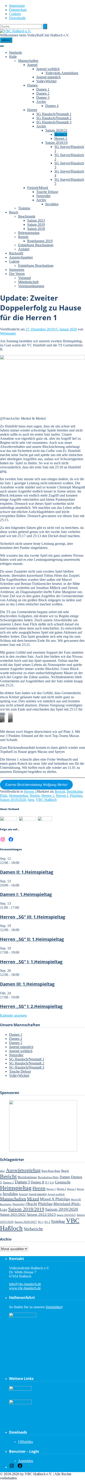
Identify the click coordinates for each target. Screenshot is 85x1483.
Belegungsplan (28, 233)
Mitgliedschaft (28, 282)
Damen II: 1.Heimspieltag (26, 872)
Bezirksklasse (27, 1177)
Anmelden (25, 1461)
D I (47, 1182)
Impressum (17, 6)
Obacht (31, 1204)
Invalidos (51, 204)
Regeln (23, 237)
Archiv (41, 102)
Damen (32, 85)
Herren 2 (60, 138)
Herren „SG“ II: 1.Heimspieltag (32, 939)
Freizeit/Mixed (37, 188)
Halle (13, 56)
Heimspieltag (18, 795)
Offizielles (25, 1442)
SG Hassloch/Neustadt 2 (53, 118)
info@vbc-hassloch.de (25, 1284)
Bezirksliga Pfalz (48, 1177)
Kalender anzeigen (13, 1015)
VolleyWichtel (46, 81)
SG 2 (47, 1222)
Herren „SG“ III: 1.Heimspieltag (32, 917)
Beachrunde (26, 216)
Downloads (17, 18)
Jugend (32, 65)
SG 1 (41, 1222)
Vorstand (24, 278)
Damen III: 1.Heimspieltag (27, 984)
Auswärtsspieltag (23, 1170)
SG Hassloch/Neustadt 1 (53, 114)
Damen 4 (51, 106)
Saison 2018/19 (56, 143)
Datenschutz (18, 10)
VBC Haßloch (46, 800)
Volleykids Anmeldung (61, 73)
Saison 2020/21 (56, 130)
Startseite (15, 52)
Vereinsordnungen (31, 286)
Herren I (62, 795)
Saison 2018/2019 (26, 1209)
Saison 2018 (36, 229)
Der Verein (17, 274)
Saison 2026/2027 (26, 1222)
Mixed (33, 1198)
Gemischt (62, 1182)
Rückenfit (16, 253)
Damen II (37, 1182)
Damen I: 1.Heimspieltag (26, 894)
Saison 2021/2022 (13, 1214)
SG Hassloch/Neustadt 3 (53, 122)
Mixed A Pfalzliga (55, 1199)
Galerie (14, 261)
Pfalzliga (76, 795)
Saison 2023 (36, 220)
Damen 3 (42, 97)
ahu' (2, 1171)
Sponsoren (16, 270)
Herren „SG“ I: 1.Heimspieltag (31, 962)
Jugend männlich (48, 77)
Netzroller (43, 196)
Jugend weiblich (48, 69)
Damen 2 (42, 93)
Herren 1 (60, 134)
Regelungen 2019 (40, 241)
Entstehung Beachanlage (35, 245)
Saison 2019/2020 (13, 800)
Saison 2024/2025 (66, 1215)
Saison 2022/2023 (41, 1214)
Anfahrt (23, 249)
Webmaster (8, 333)
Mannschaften (28, 61)
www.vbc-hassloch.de (25, 1288)
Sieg (31, 800)
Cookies (15, 14)
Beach (13, 212)
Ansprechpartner (21, 257)
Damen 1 (42, 89)
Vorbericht (33, 1228)
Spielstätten (54, 1307)
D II (52, 1182)
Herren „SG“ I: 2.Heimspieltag (31, 1006)
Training (24, 208)
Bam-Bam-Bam (50, 1171)
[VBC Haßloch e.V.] (15, 31)
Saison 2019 (36, 224)
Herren (32, 110)
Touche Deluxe (47, 192)
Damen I (22, 1182)
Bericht (60, 791)
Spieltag (58, 1221)
